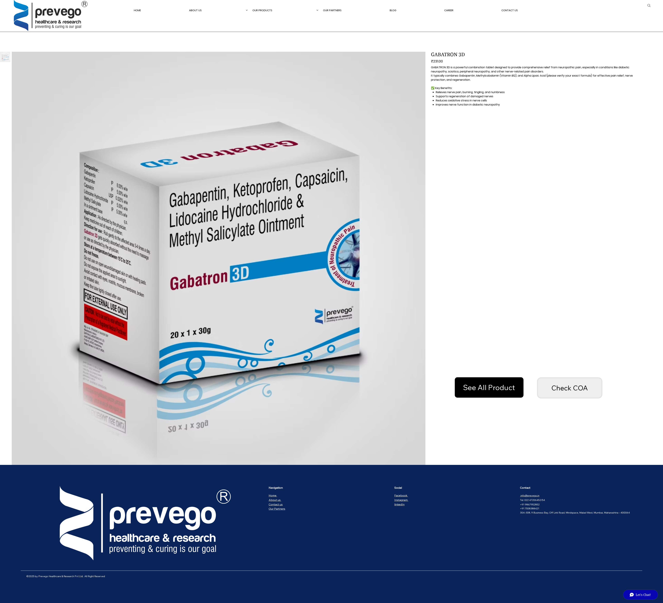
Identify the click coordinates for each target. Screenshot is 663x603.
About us (275, 500)
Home (273, 495)
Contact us (276, 504)
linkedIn (399, 504)
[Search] (649, 5)
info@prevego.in (529, 495)
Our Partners (277, 508)
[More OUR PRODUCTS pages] (317, 10)
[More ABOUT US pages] (247, 10)
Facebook (401, 495)
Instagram (401, 500)
